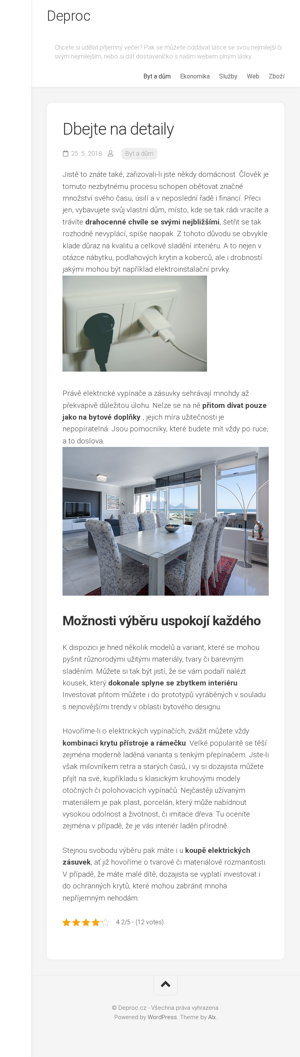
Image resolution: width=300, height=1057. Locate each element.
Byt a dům (157, 76)
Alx (212, 1017)
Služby (228, 76)
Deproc (68, 16)
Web (253, 76)
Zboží (276, 76)
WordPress (162, 1017)
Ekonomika (195, 76)
